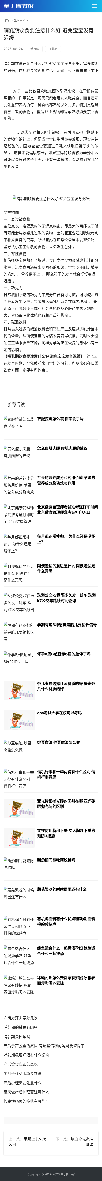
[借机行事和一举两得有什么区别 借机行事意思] (19, 779)
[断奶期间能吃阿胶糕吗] (19, 867)
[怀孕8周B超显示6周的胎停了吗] (19, 661)
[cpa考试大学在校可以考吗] (19, 720)
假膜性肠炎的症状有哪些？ (26, 1101)
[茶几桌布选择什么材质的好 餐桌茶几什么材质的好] (19, 691)
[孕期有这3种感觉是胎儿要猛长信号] (19, 632)
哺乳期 (53, 49)
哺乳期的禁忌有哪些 (21, 1027)
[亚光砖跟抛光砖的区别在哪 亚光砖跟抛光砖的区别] (19, 808)
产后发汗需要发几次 (21, 1018)
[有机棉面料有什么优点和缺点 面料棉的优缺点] (19, 926)
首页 (8, 20)
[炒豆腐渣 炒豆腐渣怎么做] (19, 749)
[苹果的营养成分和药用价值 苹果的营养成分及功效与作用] (19, 485)
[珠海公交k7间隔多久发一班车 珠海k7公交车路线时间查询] (19, 602)
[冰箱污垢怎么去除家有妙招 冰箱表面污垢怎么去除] (19, 985)
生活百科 (19, 20)
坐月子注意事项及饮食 (23, 1073)
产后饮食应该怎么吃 (21, 1064)
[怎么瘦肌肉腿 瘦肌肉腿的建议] (19, 455)
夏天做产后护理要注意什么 (26, 1092)
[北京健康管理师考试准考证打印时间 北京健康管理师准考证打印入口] (19, 514)
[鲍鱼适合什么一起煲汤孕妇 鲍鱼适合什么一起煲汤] (19, 955)
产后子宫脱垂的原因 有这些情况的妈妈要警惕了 (44, 1045)
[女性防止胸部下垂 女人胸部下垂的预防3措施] (19, 838)
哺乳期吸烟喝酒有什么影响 (26, 1055)
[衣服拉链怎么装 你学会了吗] (19, 426)
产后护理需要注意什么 (23, 1082)
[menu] (94, 6)
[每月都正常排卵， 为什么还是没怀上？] (19, 543)
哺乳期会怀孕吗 (17, 1036)
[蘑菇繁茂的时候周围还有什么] (19, 896)
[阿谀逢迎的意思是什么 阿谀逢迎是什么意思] (19, 573)
